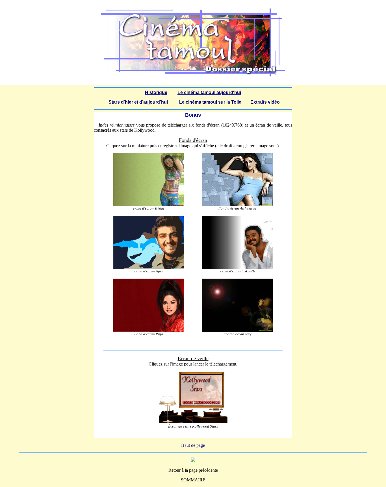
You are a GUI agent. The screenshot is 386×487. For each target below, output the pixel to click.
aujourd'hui (228, 92)
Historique (156, 92)
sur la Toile (229, 102)
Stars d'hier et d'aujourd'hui (138, 102)
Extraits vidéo (265, 102)
